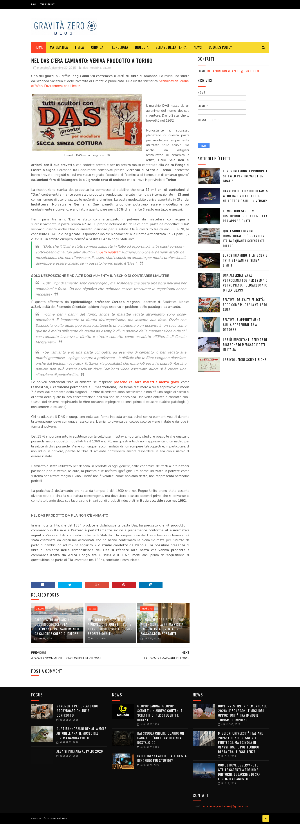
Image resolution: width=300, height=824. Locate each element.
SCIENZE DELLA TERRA (171, 47)
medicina (95, 68)
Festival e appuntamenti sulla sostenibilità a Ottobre (242, 324)
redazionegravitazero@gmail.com (233, 71)
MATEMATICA (59, 47)
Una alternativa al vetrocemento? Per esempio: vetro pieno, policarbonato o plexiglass (245, 282)
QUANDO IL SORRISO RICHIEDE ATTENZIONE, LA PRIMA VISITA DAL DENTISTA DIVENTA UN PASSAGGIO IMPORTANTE (162, 626)
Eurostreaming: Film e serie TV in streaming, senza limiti (245, 260)
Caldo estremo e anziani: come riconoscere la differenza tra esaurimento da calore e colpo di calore (56, 626)
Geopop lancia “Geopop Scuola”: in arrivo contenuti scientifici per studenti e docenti (160, 712)
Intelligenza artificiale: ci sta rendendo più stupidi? (162, 758)
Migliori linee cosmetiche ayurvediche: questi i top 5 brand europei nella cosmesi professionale (111, 626)
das (85, 68)
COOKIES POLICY (47, 4)
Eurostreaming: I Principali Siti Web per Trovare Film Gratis (245, 175)
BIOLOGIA (141, 47)
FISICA (79, 47)
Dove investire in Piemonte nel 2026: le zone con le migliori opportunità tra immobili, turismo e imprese (242, 712)
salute (107, 68)
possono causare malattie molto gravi (146, 382)
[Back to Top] (265, 818)
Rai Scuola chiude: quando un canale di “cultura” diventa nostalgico (160, 738)
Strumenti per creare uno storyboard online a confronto (77, 710)
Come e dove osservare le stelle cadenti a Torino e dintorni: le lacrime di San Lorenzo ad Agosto (239, 772)
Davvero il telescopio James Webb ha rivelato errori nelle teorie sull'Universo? (245, 195)
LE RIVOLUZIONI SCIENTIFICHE (244, 359)
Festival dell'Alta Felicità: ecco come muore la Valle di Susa (245, 304)
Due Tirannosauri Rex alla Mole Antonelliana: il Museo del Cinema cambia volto (81, 733)
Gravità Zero (59, 818)
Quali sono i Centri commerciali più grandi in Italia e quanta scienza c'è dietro (243, 238)
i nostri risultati (108, 252)
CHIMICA (97, 47)
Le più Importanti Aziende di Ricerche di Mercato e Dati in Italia (245, 344)
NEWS (198, 47)
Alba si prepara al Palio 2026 (79, 751)
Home (33, 4)
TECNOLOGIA (119, 47)
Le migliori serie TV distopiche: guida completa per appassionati (245, 215)
